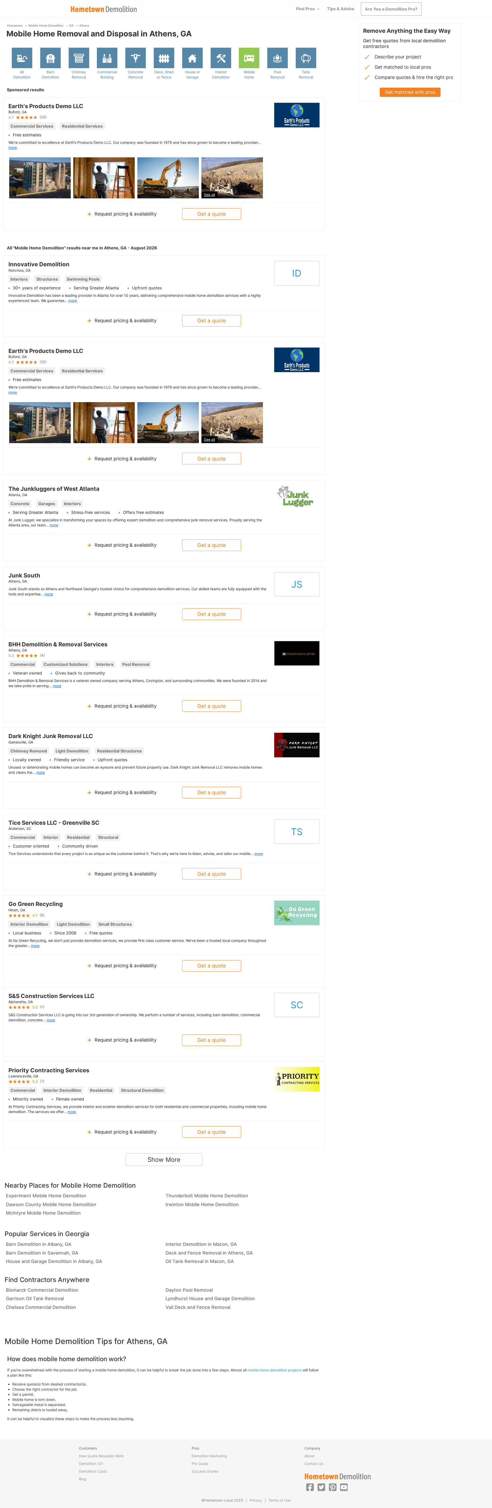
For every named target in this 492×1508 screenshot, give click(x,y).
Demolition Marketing (209, 1456)
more (12, 147)
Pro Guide (200, 1463)
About (309, 1456)
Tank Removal (306, 74)
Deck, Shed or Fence (164, 74)
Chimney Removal (78, 74)
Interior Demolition (221, 74)
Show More (164, 1159)
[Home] (103, 9)
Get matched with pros (410, 92)
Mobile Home (249, 74)
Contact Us (313, 1463)
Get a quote (211, 214)
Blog (82, 1479)
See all (209, 194)
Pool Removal (277, 74)
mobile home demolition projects (275, 1370)
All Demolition (22, 74)
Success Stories (205, 1471)
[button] (310, 1487)
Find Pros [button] (305, 8)
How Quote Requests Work (101, 1456)
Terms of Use (280, 1500)
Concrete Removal (135, 74)
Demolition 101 (91, 1463)
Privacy (256, 1500)
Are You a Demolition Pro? (391, 9)
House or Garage (192, 74)
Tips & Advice (340, 8)
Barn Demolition (50, 74)
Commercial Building (107, 74)
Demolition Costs (93, 1471)
